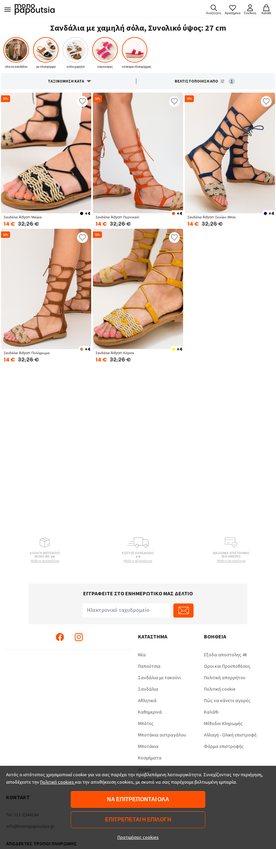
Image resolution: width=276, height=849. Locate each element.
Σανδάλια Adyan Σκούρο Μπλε (211, 217)
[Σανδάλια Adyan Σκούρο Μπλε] (230, 153)
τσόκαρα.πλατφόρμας (136, 67)
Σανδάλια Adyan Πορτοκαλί (117, 217)
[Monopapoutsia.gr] (35, 9)
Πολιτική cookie (220, 689)
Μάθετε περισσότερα (45, 561)
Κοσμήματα (150, 758)
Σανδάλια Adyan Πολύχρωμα (26, 352)
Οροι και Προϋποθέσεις (227, 666)
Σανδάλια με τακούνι (159, 677)
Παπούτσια (149, 666)
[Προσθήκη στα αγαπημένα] (82, 101)
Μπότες (145, 723)
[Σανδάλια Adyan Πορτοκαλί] (138, 153)
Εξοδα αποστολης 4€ (225, 655)
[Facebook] (60, 636)
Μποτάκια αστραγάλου (162, 735)
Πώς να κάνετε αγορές (227, 700)
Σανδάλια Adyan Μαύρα (23, 217)
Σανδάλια (148, 689)
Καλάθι (211, 712)
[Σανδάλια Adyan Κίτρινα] (138, 289)
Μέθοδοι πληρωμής (223, 723)
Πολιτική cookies (57, 782)
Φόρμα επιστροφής (224, 746)
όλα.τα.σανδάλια (16, 67)
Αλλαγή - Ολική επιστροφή (230, 735)
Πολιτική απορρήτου (224, 677)
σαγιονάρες (105, 67)
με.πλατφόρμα (46, 67)
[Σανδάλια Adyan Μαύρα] (46, 153)
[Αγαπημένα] (232, 9)
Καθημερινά (150, 712)
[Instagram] (79, 636)
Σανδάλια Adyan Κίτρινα (115, 352)
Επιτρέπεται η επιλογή (138, 819)
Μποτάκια (148, 746)
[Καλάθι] (266, 9)
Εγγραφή (183, 610)
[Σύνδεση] (250, 9)
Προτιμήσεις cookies (138, 837)
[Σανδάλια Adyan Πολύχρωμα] (46, 289)
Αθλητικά (147, 700)
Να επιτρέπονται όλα (138, 799)
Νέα (142, 655)
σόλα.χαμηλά (75, 67)
